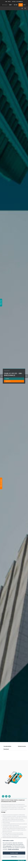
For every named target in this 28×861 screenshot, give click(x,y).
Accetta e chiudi (14, 853)
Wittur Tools (1, 302)
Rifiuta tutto (14, 856)
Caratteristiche (7, 746)
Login (24, 4)
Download (6, 749)
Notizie (9, 1)
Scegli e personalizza (13, 849)
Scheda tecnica (22, 746)
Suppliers (14, 1)
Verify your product (1, 483)
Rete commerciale (19, 1)
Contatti (20, 4)
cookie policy (8, 846)
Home (6, 1)
